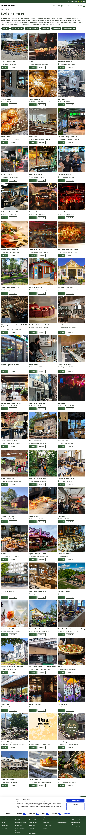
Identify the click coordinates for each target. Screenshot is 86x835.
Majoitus (45, 817)
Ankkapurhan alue (33, 822)
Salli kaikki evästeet (75, 800)
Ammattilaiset (74, 1)
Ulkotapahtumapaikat (61, 822)
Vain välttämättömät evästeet (75, 808)
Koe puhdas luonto (19, 819)
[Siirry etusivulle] (8, 6)
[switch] (37, 814)
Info (68, 1)
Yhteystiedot (4, 828)
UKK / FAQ (4, 822)
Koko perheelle (18, 817)
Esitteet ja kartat (5, 817)
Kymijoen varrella (19, 825)
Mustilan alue (32, 825)
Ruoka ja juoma (46, 819)
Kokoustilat (59, 817)
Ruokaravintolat (56, 28)
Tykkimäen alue (32, 817)
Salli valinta (75, 804)
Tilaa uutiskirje (5, 825)
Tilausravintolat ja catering (69, 28)
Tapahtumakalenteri (61, 819)
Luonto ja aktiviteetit (47, 825)
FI (81, 1)
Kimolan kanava (32, 833)
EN (84, 1)
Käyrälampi (31, 828)
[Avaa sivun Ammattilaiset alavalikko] (78, 1)
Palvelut (7, 9)
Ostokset (45, 828)
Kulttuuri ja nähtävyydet (20, 822)
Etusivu (2, 9)
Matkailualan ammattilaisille (77, 817)
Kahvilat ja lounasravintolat (32, 28)
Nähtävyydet (46, 822)
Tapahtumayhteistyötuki (76, 826)
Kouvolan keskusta (33, 830)
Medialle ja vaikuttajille (76, 819)
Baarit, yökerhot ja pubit (17, 28)
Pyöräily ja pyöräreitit (20, 828)
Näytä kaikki (5, 28)
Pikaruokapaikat (45, 28)
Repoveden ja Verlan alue (34, 819)
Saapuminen (4, 819)
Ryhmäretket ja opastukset (18, 831)
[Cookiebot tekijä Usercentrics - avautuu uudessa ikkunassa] (8, 814)
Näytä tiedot (67, 813)
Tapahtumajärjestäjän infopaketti (75, 823)
